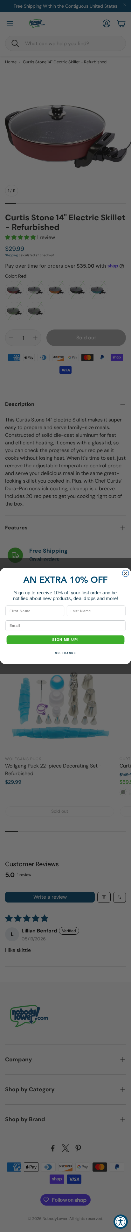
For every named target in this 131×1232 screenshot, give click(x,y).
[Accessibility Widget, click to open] (121, 1221)
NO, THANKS (65, 653)
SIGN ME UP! (65, 640)
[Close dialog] (125, 573)
